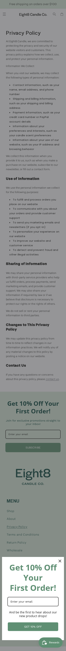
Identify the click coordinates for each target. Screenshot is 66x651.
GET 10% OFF (33, 626)
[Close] (60, 561)
